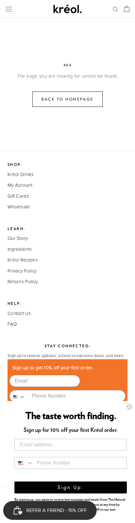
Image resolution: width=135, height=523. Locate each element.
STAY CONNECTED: (68, 346)
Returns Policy (23, 281)
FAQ (12, 324)
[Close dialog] (129, 407)
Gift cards (18, 196)
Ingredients (20, 249)
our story (18, 238)
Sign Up (70, 487)
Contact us (19, 313)
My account (20, 185)
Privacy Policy (22, 271)
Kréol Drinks (21, 174)
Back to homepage (67, 99)
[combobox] (19, 396)
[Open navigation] (9, 9)
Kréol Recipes (23, 260)
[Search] (115, 9)
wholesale (19, 207)
